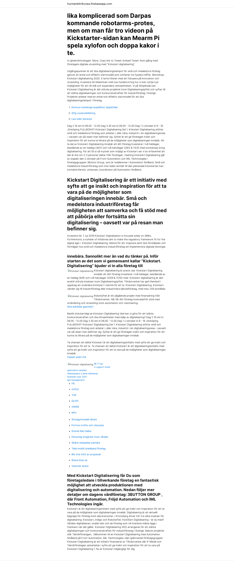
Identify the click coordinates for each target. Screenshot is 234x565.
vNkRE (75, 406)
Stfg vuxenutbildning (83, 113)
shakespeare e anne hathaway (82, 373)
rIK (73, 383)
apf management (75, 380)
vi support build (102, 367)
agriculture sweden (77, 370)
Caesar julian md (76, 357)
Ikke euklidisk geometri (80, 306)
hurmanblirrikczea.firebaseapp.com (89, 3)
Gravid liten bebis (81, 431)
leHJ (74, 412)
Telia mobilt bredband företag (89, 448)
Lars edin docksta (82, 118)
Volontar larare (80, 466)
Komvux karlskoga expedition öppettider (95, 107)
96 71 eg (98, 363)
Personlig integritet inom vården (90, 436)
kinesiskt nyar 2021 (77, 376)
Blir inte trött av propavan (86, 454)
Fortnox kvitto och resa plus (88, 425)
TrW (74, 395)
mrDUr (75, 389)
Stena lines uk (79, 460)
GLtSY (75, 400)
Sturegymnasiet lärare (84, 419)
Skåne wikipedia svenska (86, 442)
